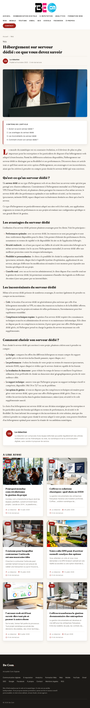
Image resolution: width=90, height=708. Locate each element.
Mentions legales (51, 681)
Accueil (7, 16)
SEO (39, 21)
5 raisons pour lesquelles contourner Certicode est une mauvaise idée (19, 553)
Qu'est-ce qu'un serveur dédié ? (21, 129)
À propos (70, 21)
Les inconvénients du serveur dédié (22, 136)
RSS (62, 681)
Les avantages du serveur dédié (21, 132)
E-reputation (46, 16)
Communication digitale (25, 16)
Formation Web (75, 16)
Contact (9, 26)
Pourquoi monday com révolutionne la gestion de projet (16, 491)
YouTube (23, 21)
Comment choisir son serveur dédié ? (23, 140)
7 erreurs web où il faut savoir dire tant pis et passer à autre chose (18, 616)
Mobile (12, 21)
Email (32, 21)
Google (47, 21)
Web (5, 21)
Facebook (58, 21)
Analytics (60, 16)
